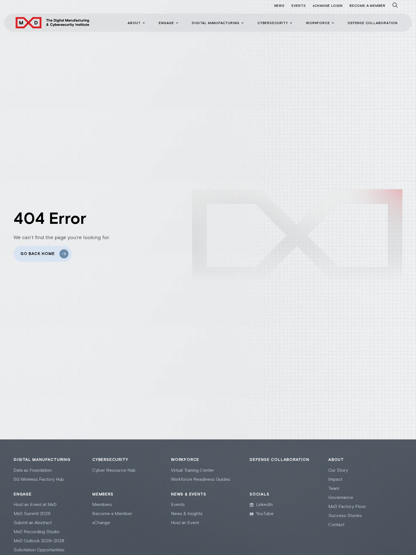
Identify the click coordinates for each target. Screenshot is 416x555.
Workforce (185, 459)
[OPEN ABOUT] (144, 23)
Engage (23, 494)
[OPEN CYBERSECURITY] (291, 23)
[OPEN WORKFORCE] (333, 23)
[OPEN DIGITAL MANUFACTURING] (242, 23)
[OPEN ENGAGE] (177, 23)
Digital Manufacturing (42, 459)
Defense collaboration (279, 459)
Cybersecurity (110, 459)
